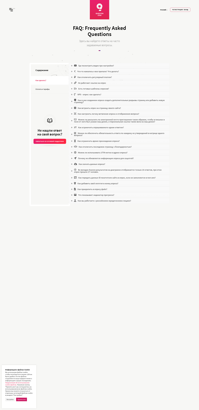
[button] (50, 141)
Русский (163, 10)
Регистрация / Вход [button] (180, 9)
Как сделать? (40, 80)
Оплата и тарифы (42, 89)
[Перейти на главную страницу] (99, 9)
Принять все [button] (22, 399)
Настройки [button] (10, 399)
